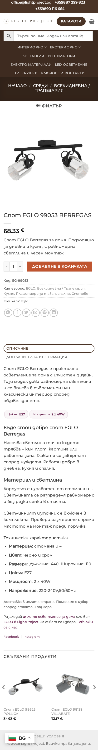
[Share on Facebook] (17, 313)
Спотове (80, 293)
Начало (17, 85)
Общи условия (49, 736)
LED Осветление (71, 64)
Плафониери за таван (36, 293)
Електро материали (31, 64)
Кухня (9, 293)
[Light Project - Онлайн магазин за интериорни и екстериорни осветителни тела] (28, 21)
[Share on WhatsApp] (8, 313)
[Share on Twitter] (26, 313)
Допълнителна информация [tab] (36, 357)
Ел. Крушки (26, 73)
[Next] (94, 696)
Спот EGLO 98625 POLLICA (19, 711)
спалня (64, 293)
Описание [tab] (17, 348)
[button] (91, 21)
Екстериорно (64, 47)
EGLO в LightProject (21, 622)
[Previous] (4, 696)
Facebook (11, 636)
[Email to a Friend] (35, 313)
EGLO (30, 288)
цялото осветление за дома (49, 616)
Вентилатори (61, 56)
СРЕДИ (40, 85)
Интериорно (30, 47)
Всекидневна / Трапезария (62, 88)
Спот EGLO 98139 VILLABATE (67, 711)
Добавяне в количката (59, 266)
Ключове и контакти (63, 73)
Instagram (32, 636)
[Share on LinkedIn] (53, 313)
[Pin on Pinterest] (44, 313)
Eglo (24, 301)
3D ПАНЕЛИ (33, 56)
